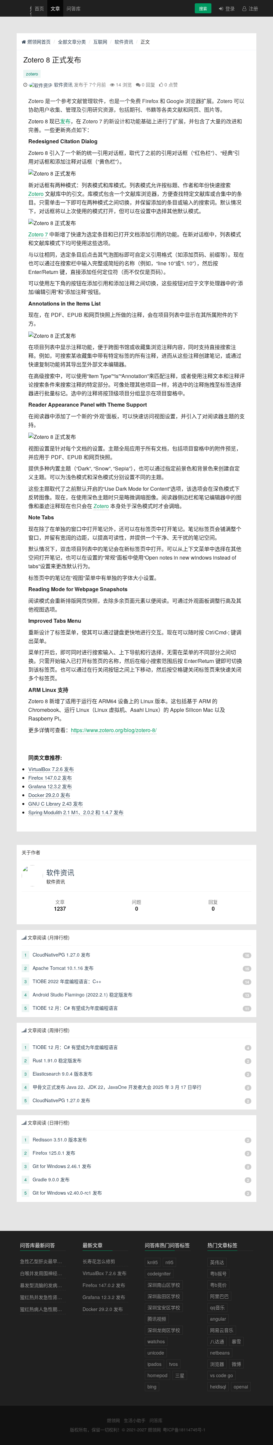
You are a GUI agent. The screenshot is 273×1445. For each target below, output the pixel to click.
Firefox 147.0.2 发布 (50, 777)
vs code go (221, 1375)
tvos (173, 1364)
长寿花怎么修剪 (99, 1261)
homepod (157, 1375)
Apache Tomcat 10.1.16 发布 (63, 968)
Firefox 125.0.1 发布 (54, 1152)
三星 (179, 1375)
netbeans (220, 1352)
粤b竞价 (218, 1284)
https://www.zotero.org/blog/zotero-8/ (113, 730)
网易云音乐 (221, 1330)
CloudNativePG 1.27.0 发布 (61, 954)
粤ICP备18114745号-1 (184, 1429)
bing (151, 1386)
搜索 (203, 8)
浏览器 (217, 1364)
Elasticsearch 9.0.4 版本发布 (63, 1073)
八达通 (217, 1341)
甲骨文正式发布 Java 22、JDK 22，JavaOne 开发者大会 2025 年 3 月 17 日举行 (117, 1087)
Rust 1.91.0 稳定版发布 (57, 1060)
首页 (39, 8)
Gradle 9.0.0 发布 (51, 1179)
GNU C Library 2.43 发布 (55, 803)
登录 (229, 8)
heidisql (218, 1386)
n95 (169, 1262)
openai (241, 1386)
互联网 (100, 41)
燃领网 (113, 1420)
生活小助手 (134, 1420)
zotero (32, 73)
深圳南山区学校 (163, 1284)
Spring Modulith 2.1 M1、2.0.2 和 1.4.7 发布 (76, 812)
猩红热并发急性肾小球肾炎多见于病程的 (62, 1297)
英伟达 (217, 1262)
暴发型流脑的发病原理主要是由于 (55, 1285)
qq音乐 (217, 1307)
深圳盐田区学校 (163, 1296)
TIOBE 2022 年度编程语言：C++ (67, 981)
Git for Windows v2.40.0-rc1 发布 (67, 1192)
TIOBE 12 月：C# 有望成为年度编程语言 (75, 1007)
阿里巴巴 (219, 1296)
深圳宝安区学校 (163, 1307)
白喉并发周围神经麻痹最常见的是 (55, 1273)
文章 (55, 8)
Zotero (36, 193)
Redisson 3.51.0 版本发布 (60, 1139)
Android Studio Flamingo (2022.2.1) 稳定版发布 (83, 994)
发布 (65, 121)
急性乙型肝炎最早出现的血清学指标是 (59, 1261)
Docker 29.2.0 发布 (49, 794)
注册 (252, 8)
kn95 (152, 1262)
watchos (156, 1341)
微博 (236, 1364)
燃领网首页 (38, 41)
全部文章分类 (72, 41)
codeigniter (159, 1273)
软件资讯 (124, 41)
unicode (155, 1352)
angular (218, 1318)
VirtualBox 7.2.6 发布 (51, 768)
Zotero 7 (38, 234)
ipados (154, 1364)
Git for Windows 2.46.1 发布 (62, 1166)
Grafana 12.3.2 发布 (50, 786)
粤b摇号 (218, 1273)
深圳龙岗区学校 (163, 1330)
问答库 (74, 8)
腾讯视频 (156, 1318)
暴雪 (236, 1341)
